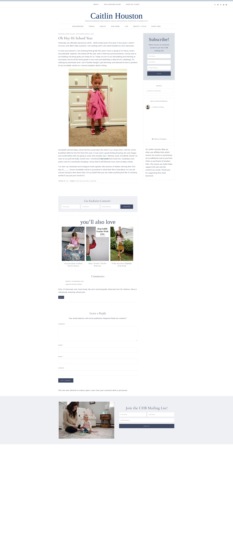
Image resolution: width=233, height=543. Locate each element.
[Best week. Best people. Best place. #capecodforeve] (152, 123)
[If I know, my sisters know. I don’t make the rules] (152, 115)
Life (67, 181)
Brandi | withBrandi (73, 281)
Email (61, 356)
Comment (61, 324)
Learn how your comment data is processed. (109, 390)
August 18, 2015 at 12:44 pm (74, 284)
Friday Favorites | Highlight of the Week (122, 264)
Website (61, 368)
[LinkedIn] (227, 2)
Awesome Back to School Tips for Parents (73, 264)
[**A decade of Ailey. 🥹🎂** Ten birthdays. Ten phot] (152, 131)
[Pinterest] (221, 2)
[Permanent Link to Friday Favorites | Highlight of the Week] (121, 260)
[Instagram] (224, 2)
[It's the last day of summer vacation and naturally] (165, 123)
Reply (61, 297)
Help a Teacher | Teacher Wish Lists (97, 264)
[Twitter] (218, 2)
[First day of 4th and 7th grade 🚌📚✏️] (165, 115)
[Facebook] (215, 2)
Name (60, 345)
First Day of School (82, 181)
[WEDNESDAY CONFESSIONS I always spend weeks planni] (165, 131)
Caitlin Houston (116, 15)
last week (104, 159)
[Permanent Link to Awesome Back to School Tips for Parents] (73, 260)
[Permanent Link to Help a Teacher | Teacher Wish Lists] (97, 260)
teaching (93, 181)
